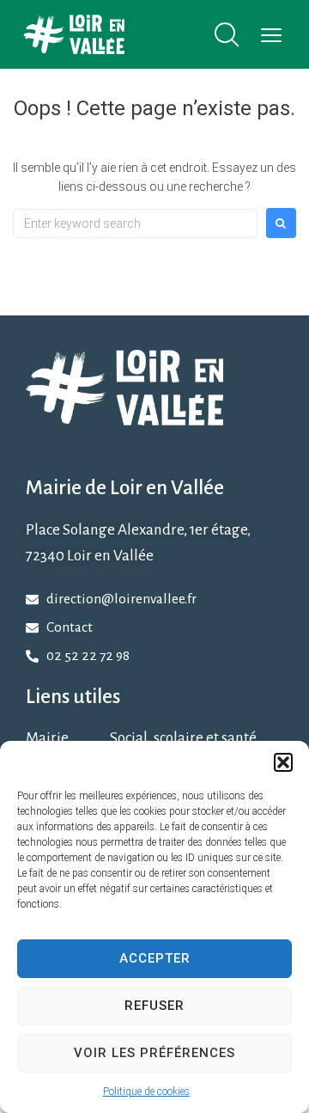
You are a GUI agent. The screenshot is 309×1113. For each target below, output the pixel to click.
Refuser (154, 1005)
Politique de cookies (146, 1091)
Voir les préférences (154, 1053)
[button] (283, 762)
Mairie (47, 738)
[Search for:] (135, 223)
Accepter (155, 958)
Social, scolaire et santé (183, 738)
